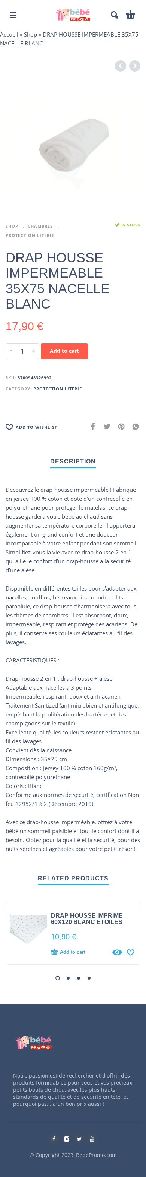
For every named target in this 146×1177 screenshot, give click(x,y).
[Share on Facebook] (90, 426)
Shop (30, 34)
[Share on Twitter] (105, 426)
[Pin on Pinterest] (119, 426)
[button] (57, 978)
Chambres (40, 226)
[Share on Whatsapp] (133, 426)
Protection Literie (30, 235)
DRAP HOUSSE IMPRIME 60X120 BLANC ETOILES (87, 918)
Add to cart (64, 350)
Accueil (9, 34)
